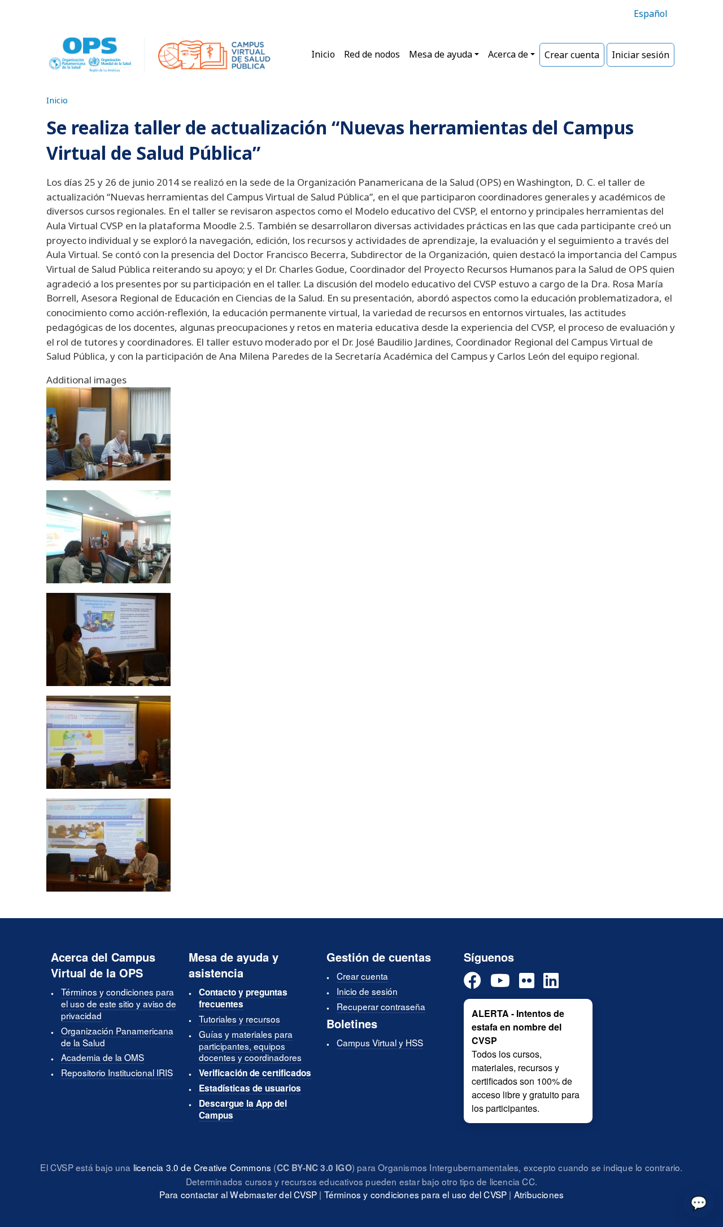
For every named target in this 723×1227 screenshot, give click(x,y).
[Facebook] (472, 981)
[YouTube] (500, 981)
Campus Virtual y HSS (380, 1042)
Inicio (323, 54)
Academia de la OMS (102, 1057)
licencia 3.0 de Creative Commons (202, 1167)
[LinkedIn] (551, 981)
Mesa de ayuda (440, 54)
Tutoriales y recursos (239, 1018)
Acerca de (508, 54)
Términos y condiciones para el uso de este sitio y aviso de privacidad (118, 1003)
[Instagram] (526, 981)
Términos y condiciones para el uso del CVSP (415, 1194)
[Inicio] (159, 54)
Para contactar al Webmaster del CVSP (238, 1194)
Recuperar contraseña (381, 1006)
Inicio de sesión (367, 991)
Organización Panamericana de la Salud (117, 1036)
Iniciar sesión (640, 55)
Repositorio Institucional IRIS (117, 1072)
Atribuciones (539, 1194)
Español (651, 13)
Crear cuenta (572, 55)
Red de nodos (372, 54)
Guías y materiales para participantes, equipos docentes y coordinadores (250, 1046)
